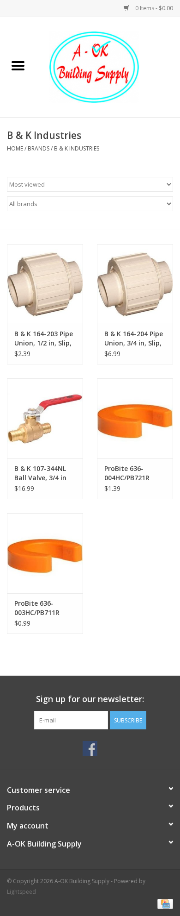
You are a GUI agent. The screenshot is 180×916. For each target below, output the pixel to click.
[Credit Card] (163, 903)
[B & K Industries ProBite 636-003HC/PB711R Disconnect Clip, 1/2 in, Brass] (45, 553)
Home (15, 148)
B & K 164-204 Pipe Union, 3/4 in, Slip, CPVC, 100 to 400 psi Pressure (133, 338)
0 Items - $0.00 (153, 8)
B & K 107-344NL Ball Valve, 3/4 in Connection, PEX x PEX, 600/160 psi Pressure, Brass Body (43, 473)
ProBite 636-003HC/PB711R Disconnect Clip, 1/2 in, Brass (40, 608)
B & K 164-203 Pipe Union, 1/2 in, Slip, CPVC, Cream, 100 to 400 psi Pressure (44, 338)
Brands (38, 148)
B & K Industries (76, 148)
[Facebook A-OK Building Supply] (90, 748)
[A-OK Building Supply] (108, 66)
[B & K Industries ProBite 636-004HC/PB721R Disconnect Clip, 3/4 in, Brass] (135, 418)
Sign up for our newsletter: (90, 699)
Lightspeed (21, 892)
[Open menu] (18, 65)
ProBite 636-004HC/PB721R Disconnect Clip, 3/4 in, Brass (130, 473)
